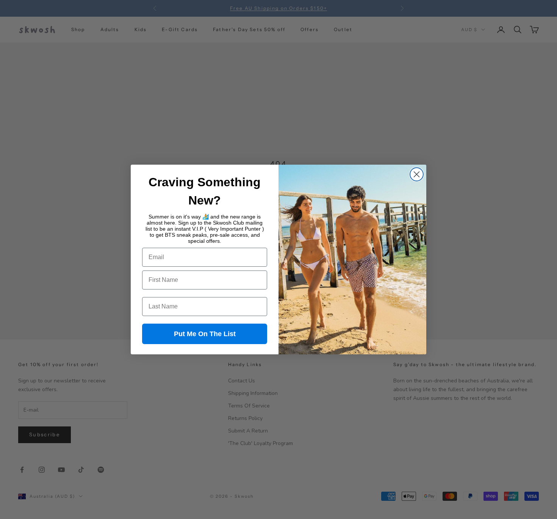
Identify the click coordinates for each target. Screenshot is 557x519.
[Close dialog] (416, 174)
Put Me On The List (205, 334)
